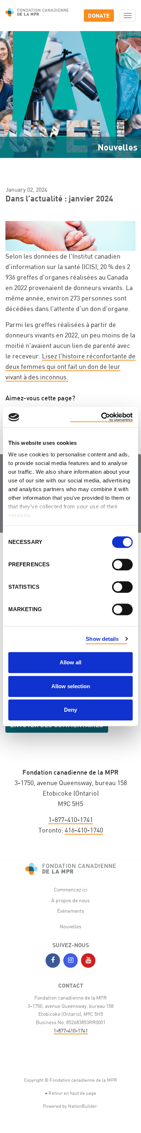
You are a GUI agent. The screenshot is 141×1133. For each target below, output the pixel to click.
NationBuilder (82, 1106)
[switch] (122, 564)
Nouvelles (70, 926)
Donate (99, 15)
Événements (70, 911)
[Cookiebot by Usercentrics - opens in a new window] (101, 417)
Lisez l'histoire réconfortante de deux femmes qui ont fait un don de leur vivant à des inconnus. (70, 366)
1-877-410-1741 (70, 819)
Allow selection (70, 686)
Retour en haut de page (71, 1093)
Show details (102, 639)
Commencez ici (70, 889)
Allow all (70, 662)
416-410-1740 (84, 830)
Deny (70, 710)
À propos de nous (70, 900)
